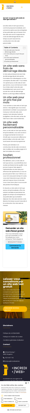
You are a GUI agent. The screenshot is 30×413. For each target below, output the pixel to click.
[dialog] (15, 397)
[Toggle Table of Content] (23, 47)
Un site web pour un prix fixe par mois (14, 54)
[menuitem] (15, 2)
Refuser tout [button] (22, 405)
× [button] (28, 383)
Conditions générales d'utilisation (13, 340)
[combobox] (26, 383)
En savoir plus (22, 392)
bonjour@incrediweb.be (12, 361)
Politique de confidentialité (11, 333)
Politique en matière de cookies (12, 337)
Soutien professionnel (11, 61)
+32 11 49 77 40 (9, 358)
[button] (15, 410)
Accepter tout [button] (8, 405)
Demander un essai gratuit (11, 309)
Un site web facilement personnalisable (12, 58)
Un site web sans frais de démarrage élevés (12, 51)
